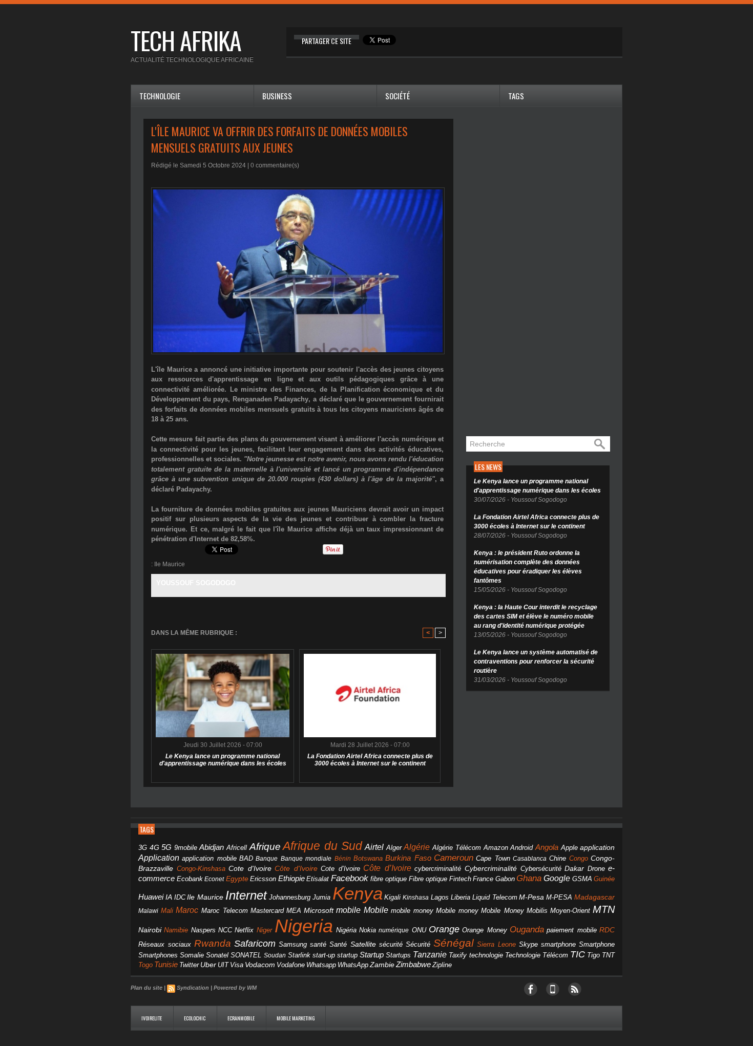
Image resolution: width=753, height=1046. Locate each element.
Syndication (193, 988)
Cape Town (493, 858)
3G (142, 847)
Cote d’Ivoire (340, 868)
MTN (604, 909)
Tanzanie (430, 954)
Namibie (176, 930)
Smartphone (597, 944)
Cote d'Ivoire (249, 868)
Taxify (458, 955)
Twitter (189, 965)
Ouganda (527, 929)
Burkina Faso (408, 857)
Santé (338, 944)
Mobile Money (502, 910)
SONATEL (246, 955)
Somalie (192, 955)
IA (168, 897)
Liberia (460, 897)
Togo (145, 965)
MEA (293, 910)
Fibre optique (428, 879)
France (483, 879)
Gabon (505, 879)
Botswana (368, 858)
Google (556, 878)
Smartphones (158, 955)
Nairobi (149, 930)
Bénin (342, 858)
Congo (578, 858)
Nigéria (346, 930)
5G (166, 847)
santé (318, 944)
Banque (267, 858)
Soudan (275, 955)
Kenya (357, 893)
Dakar (574, 868)
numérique (394, 930)
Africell (236, 847)
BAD (246, 858)
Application (158, 857)
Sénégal (453, 943)
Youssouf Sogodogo (196, 583)
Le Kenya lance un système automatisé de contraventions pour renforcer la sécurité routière (536, 661)
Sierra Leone (496, 944)
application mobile (209, 858)
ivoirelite (152, 1018)
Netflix (244, 930)
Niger (264, 930)
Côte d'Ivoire (296, 868)
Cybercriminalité (491, 868)
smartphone (558, 944)
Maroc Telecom (224, 910)
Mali (167, 910)
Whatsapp (321, 965)
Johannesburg (289, 897)
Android (521, 847)
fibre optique (388, 879)
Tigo (593, 955)
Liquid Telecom (494, 897)
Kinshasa (416, 897)
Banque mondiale (306, 858)
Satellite (363, 944)
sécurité (391, 944)
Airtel (374, 847)
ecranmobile (241, 1018)
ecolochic (195, 1018)
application (597, 847)
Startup (372, 954)
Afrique (265, 846)
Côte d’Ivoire (387, 867)
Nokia (367, 930)
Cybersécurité (540, 868)
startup (347, 955)
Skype (528, 944)
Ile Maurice (169, 564)
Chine (557, 858)
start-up (323, 955)
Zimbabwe (413, 964)
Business (277, 95)
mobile (348, 910)
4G (154, 847)
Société (397, 95)
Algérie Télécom (457, 847)
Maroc (187, 909)
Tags (516, 95)
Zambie (382, 965)
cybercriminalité (437, 868)
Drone (596, 868)
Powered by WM (235, 988)
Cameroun (453, 858)
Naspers (203, 930)
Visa (236, 965)
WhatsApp (353, 965)
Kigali (392, 897)
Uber (208, 964)
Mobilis (537, 910)
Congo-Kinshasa (201, 868)
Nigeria (304, 925)
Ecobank (190, 879)
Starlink (299, 955)
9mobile (185, 847)
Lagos (440, 897)
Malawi (148, 910)
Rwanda (212, 943)
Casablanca (530, 858)
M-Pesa (531, 897)
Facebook (349, 878)
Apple (569, 847)
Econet (214, 879)
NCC (225, 930)
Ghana (528, 878)
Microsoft (318, 910)
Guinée (604, 879)
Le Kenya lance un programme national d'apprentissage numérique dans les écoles (222, 760)
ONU (419, 930)
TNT (608, 955)
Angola (546, 847)
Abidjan (211, 847)
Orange (444, 929)
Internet (246, 895)
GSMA (582, 879)
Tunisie (166, 964)
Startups (398, 955)
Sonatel (217, 955)
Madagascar (594, 897)
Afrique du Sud (322, 845)
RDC (607, 930)
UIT (223, 965)
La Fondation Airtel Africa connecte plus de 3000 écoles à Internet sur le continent (370, 760)
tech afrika (186, 40)
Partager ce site (326, 40)
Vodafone (291, 965)
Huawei (150, 896)
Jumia (321, 897)
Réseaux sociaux (164, 944)
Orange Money (484, 930)
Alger (394, 847)
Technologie (159, 95)
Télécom (555, 955)
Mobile (376, 910)
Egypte (237, 878)
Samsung (293, 944)
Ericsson (263, 879)
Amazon (496, 847)
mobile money (412, 910)
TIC (577, 954)
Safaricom (255, 943)
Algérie (417, 846)
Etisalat (317, 879)
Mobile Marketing (296, 1018)
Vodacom (260, 964)
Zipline (442, 965)
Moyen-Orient (570, 910)
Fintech (460, 879)
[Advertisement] (543, 272)
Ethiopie (291, 878)
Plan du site (146, 988)
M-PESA (559, 897)
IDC (179, 897)
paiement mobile (571, 930)
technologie (486, 955)
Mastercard (267, 910)
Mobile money (457, 910)
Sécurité (418, 944)
